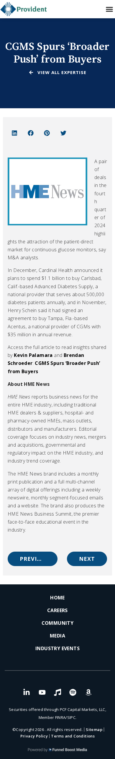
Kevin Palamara (33, 355)
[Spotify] (73, 692)
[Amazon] (88, 692)
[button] (109, 9)
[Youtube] (42, 692)
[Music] (57, 692)
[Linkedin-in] (26, 692)
